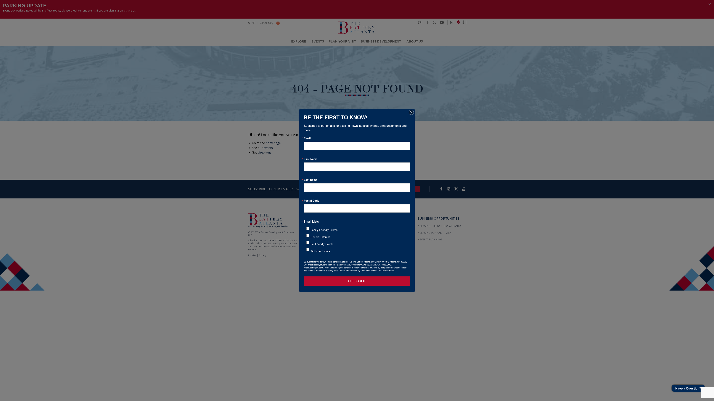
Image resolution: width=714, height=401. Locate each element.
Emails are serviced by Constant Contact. (358, 270)
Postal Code (311, 200)
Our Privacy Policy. (386, 270)
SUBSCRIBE (357, 281)
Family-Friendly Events (324, 230)
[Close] (411, 112)
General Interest (320, 237)
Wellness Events (320, 251)
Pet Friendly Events (322, 244)
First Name (310, 159)
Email (307, 138)
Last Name (310, 179)
